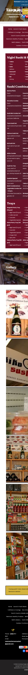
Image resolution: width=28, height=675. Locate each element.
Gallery (11, 267)
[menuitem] (10, 29)
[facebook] (24, 16)
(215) (12, 634)
